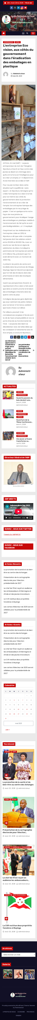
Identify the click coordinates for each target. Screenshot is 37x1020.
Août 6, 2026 (21, 402)
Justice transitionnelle (19, 895)
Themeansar (19, 1008)
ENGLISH (18, 1015)
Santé (14, 751)
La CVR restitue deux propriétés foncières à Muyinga (17, 926)
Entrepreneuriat (8, 42)
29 (27, 714)
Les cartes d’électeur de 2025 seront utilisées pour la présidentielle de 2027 (18, 610)
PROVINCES (30, 1012)
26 (14, 714)
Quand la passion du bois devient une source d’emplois (24, 400)
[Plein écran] (31, 518)
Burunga (20, 392)
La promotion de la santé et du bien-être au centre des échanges (18, 783)
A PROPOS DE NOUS (9, 1012)
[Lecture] (6, 518)
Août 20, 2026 (10, 788)
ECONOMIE (21, 1012)
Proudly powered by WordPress (13, 1005)
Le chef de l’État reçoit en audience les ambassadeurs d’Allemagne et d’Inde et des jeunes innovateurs (18, 591)
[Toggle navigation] (23, 33)
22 (27, 709)
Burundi (19, 411)
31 (5, 718)
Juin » (7, 730)
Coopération (16, 847)
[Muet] (27, 518)
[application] (18, 511)
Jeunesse (19, 417)
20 (18, 709)
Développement (26, 847)
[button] (27, 33)
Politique (14, 799)
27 (18, 714)
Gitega (18, 42)
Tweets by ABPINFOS (12, 534)
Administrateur (19, 74)
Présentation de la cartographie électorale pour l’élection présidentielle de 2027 (17, 580)
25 (10, 714)
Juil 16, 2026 (20, 443)
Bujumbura (20, 433)
